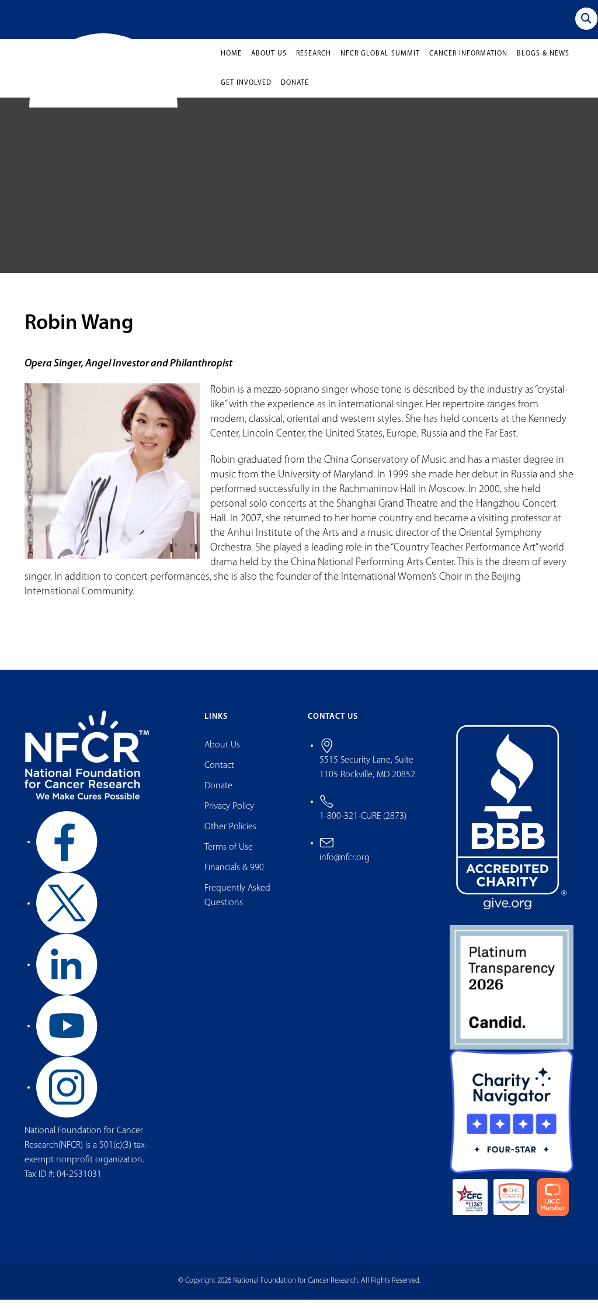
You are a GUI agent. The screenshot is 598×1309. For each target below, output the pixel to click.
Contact (219, 775)
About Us (269, 63)
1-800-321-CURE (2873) (362, 825)
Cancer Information (468, 63)
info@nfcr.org (344, 866)
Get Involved (246, 92)
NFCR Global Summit (380, 63)
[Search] (586, 18)
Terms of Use (228, 856)
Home (231, 63)
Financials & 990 (234, 877)
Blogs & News (543, 63)
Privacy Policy (229, 815)
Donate (295, 92)
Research (313, 63)
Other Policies (230, 836)
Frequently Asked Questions (237, 905)
